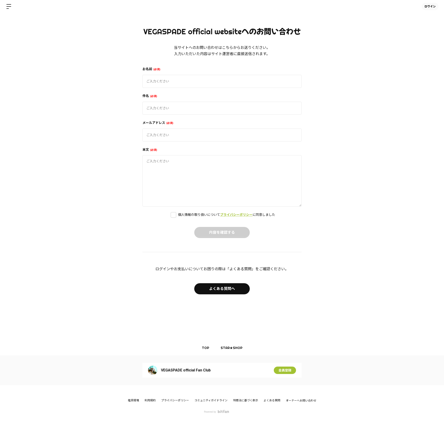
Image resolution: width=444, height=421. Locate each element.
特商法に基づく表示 (245, 400)
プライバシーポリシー (236, 215)
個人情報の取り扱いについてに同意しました (226, 215)
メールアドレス (157, 123)
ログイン (430, 6)
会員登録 (284, 370)
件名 (149, 96)
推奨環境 (133, 400)
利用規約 (150, 400)
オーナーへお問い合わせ (301, 400)
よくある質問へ (222, 288)
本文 (149, 149)
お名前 (150, 69)
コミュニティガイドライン (211, 400)
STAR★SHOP (231, 348)
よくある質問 (272, 400)
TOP (205, 348)
